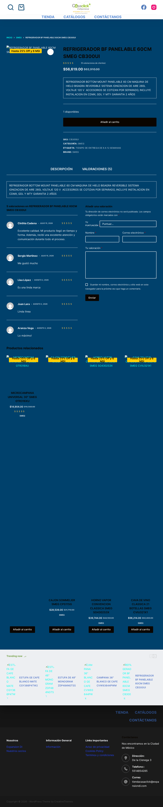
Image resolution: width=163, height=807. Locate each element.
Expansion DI (14, 746)
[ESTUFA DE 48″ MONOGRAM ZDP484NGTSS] (50, 681)
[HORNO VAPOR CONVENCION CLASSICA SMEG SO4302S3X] (101, 474)
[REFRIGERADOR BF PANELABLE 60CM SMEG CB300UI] (127, 682)
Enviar (92, 297)
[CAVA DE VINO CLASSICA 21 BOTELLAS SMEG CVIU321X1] (141, 474)
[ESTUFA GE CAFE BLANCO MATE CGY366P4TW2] (11, 682)
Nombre (90, 232)
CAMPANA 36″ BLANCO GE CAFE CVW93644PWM (107, 681)
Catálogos (74, 17)
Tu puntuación (92, 224)
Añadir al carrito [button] (22, 629)
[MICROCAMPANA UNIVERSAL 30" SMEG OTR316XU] (22, 371)
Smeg (81, 143)
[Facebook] (143, 7)
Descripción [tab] (62, 169)
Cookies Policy (94, 751)
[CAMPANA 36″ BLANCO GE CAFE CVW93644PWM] (88, 682)
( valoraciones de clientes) (93, 63)
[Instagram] (153, 7)
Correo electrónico (134, 232)
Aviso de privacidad (97, 746)
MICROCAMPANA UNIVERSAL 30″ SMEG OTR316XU (22, 397)
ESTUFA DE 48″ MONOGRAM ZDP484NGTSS (67, 681)
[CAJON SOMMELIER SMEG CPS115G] (62, 474)
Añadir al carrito (109, 121)
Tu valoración (93, 248)
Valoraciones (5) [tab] (97, 169)
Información (53, 746)
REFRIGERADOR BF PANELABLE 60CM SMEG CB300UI (144, 681)
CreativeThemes (63, 801)
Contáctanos (107, 17)
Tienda (48, 17)
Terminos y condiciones (99, 755)
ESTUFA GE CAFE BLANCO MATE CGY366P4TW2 (29, 681)
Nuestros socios (16, 751)
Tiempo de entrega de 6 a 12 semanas (98, 148)
